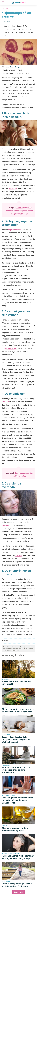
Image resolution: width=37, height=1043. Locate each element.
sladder (18, 555)
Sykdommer (6, 765)
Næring (4, 826)
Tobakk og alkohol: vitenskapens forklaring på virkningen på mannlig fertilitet (17, 800)
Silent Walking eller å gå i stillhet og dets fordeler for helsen (17, 884)
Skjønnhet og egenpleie (10, 853)
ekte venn (13, 188)
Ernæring (5, 679)
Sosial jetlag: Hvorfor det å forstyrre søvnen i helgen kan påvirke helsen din (16, 739)
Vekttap (4, 707)
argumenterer (14, 230)
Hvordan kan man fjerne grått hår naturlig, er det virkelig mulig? (18, 857)
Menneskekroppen (8, 795)
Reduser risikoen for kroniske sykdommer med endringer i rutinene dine (16, 770)
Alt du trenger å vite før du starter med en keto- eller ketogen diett (18, 710)
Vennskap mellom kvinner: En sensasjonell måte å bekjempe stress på (19, 210)
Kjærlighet (5, 8)
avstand (5, 402)
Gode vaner (6, 735)
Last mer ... (18, 892)
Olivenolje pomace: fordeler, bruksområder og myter (15, 829)
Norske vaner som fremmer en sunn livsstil (16, 682)
